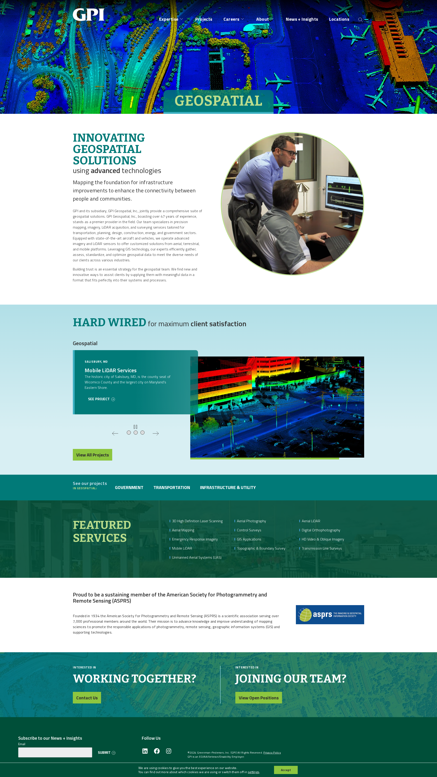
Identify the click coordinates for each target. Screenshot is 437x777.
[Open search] (360, 19)
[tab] (129, 433)
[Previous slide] (115, 433)
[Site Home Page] (90, 11)
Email (21, 744)
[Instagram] (168, 751)
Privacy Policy (272, 752)
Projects (203, 19)
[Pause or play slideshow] (135, 427)
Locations (339, 19)
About (262, 19)
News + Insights (302, 19)
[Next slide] (156, 433)
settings (253, 772)
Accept (286, 769)
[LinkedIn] (145, 751)
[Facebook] (156, 751)
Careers (231, 19)
